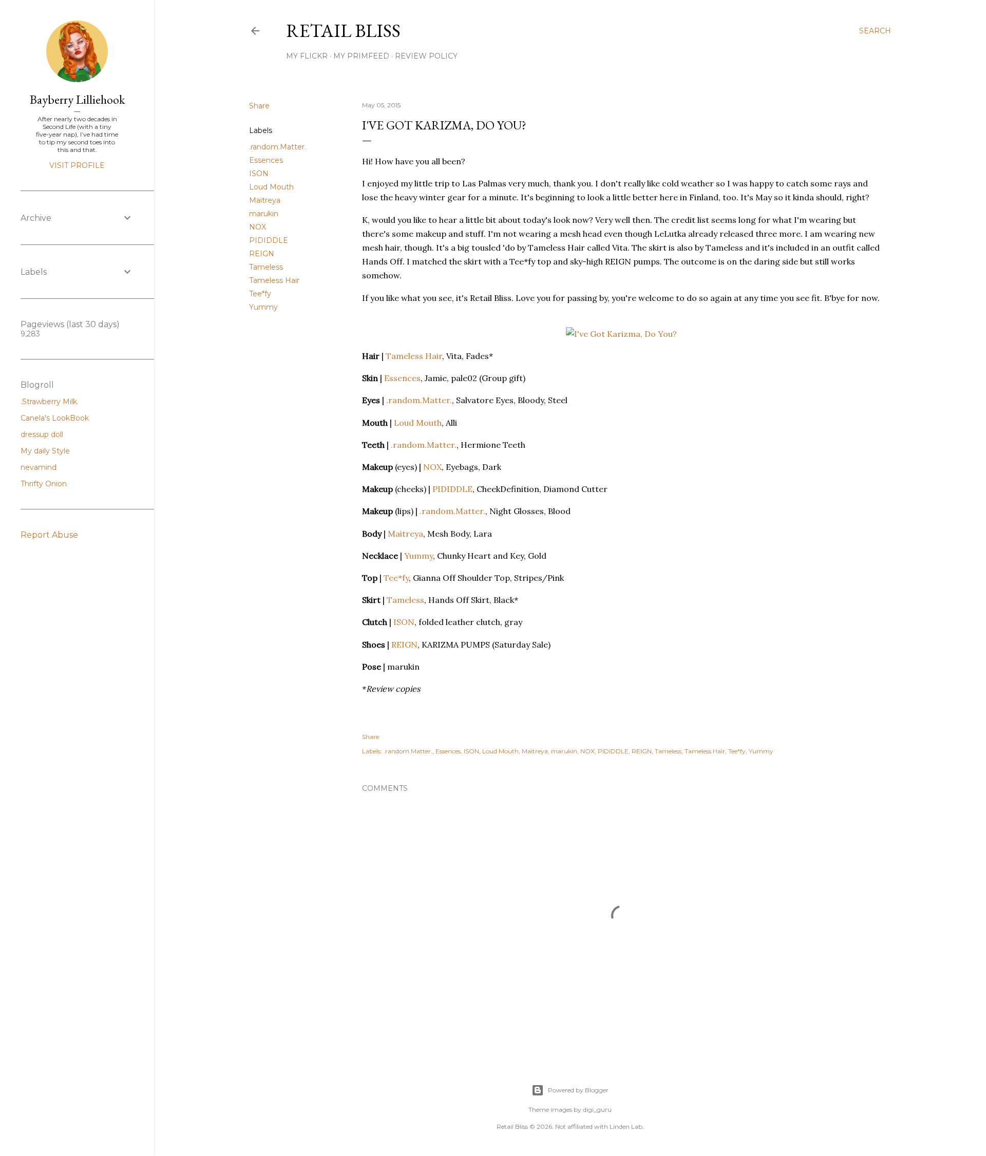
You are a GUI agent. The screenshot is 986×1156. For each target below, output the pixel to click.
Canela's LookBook (55, 418)
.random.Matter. (277, 146)
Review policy (426, 56)
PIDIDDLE (268, 240)
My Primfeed (361, 56)
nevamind (38, 467)
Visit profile (77, 165)
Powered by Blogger (578, 1090)
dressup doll (42, 434)
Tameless (266, 267)
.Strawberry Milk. (50, 401)
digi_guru (597, 1109)
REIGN (261, 253)
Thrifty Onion (44, 483)
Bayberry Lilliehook (77, 99)
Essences (266, 160)
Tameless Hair (274, 280)
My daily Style (45, 451)
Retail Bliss (343, 30)
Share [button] (259, 105)
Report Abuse (49, 535)
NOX (257, 227)
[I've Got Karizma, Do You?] (621, 334)
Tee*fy (260, 293)
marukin (263, 213)
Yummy (263, 307)
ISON (259, 173)
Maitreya (264, 200)
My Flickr (307, 56)
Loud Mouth (271, 187)
